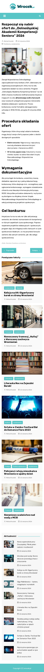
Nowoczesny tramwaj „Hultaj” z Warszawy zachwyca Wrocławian (21, 339)
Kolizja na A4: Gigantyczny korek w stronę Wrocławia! (19, 294)
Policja (7, 466)
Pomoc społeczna (19, 466)
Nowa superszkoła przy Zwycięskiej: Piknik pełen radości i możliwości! (26, 544)
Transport (8, 332)
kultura (7, 422)
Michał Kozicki (9, 41)
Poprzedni (10, 250)
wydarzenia (15, 44)
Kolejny (35, 250)
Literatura (8, 378)
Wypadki (20, 288)
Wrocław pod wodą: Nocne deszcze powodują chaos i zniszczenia (27, 558)
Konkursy (7, 44)
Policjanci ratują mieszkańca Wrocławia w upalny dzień (20, 472)
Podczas (8, 510)
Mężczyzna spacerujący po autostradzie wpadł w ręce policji (27, 650)
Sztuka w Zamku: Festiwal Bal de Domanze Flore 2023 (21, 428)
